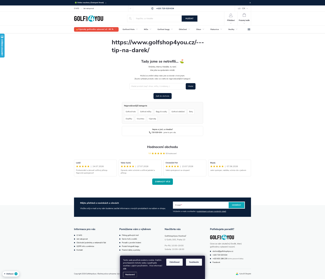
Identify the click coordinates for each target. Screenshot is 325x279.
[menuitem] (96, 29)
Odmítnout (174, 262)
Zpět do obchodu (162, 96)
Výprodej (152, 119)
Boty (191, 111)
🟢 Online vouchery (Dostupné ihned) (91, 2)
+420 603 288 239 (220, 258)
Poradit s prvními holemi (131, 242)
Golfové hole (131, 111)
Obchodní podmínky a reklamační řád (91, 242)
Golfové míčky (145, 111)
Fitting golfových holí (130, 235)
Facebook (216, 262)
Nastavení (130, 274)
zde (124, 268)
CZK (243, 8)
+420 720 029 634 (220, 255)
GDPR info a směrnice (85, 246)
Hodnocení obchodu (162, 147)
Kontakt (80, 250)
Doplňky (129, 119)
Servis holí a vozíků (129, 239)
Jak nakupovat (88, 8)
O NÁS (76, 8)
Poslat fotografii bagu (130, 246)
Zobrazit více (162, 181)
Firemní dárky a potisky (131, 250)
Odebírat (236, 205)
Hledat (189, 18)
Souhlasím (194, 262)
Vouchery (140, 119)
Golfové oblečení (178, 111)
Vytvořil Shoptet (245, 274)
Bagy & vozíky (161, 111)
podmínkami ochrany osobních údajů (211, 211)
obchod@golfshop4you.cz (223, 251)
